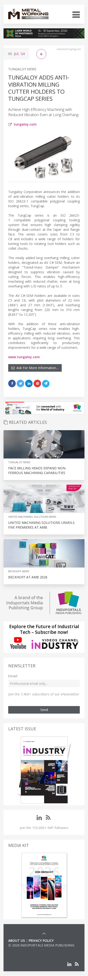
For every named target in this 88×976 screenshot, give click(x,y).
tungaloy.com (25, 124)
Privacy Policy (41, 940)
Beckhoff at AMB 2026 (27, 577)
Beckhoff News (18, 571)
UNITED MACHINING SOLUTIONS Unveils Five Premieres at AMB (41, 525)
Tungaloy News (22, 69)
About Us (16, 940)
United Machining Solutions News (32, 516)
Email (12, 676)
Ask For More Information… (37, 368)
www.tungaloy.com (24, 357)
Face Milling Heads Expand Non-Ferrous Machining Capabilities (37, 470)
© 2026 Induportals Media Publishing (41, 945)
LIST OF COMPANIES (24, 950)
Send (44, 709)
